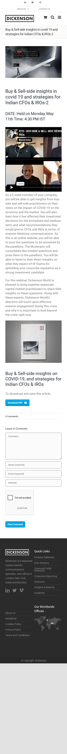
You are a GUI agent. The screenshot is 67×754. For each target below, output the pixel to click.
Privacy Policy (13, 630)
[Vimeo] (21, 590)
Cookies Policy (13, 624)
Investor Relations (44, 557)
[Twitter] (14, 590)
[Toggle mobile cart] (45, 17)
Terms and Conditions (17, 635)
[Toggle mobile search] (52, 17)
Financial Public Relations (43, 569)
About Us (10, 613)
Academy (39, 593)
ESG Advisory (41, 563)
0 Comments (11, 416)
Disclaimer (11, 618)
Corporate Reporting (45, 576)
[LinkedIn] (7, 590)
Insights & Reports (44, 587)
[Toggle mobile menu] (60, 17)
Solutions (39, 582)
